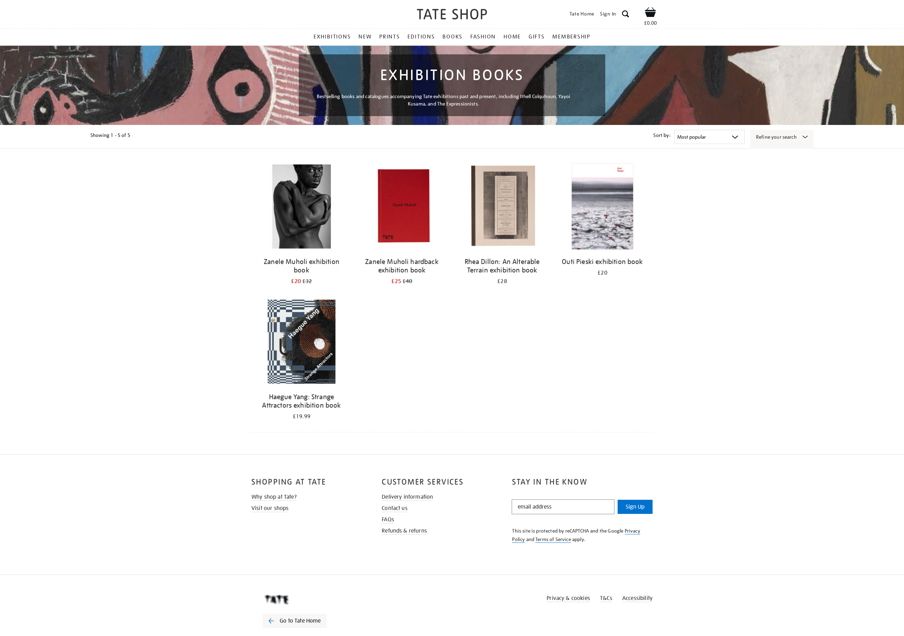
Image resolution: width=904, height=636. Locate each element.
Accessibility (637, 598)
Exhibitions (332, 36)
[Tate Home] (307, 599)
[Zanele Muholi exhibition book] (301, 208)
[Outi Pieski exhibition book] (602, 208)
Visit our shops (270, 508)
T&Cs (606, 598)
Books (452, 36)
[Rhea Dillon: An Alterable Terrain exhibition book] (502, 208)
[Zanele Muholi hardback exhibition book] (402, 208)
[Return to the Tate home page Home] (452, 15)
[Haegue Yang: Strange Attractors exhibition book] (301, 343)
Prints (389, 36)
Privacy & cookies (568, 598)
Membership (571, 36)
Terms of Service (553, 539)
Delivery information (407, 496)
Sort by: (661, 135)
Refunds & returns (404, 530)
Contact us (395, 508)
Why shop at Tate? (274, 496)
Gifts (537, 36)
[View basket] (650, 13)
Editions (421, 36)
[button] (625, 15)
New (364, 36)
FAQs (388, 519)
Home (512, 36)
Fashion (483, 36)
